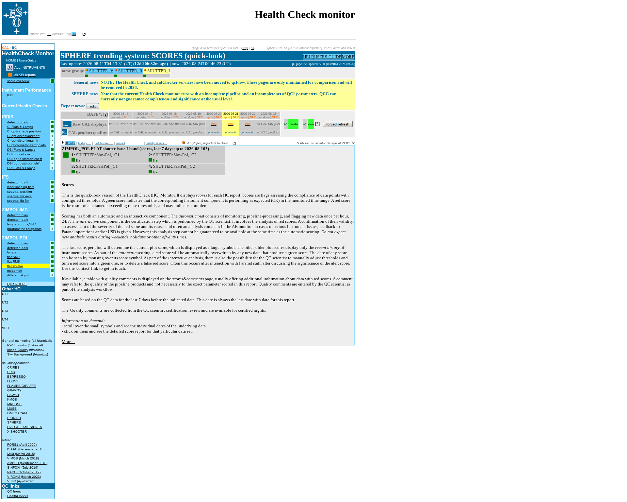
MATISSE (14, 404)
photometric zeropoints (24, 229)
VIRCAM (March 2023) (24, 476)
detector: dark (17, 122)
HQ (74, 34)
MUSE (12, 408)
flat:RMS (13, 261)
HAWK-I (13, 395)
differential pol (17, 275)
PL (49, 34)
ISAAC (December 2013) (25, 449)
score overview (18, 81)
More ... (68, 341)
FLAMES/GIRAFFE (21, 386)
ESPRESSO (16, 376)
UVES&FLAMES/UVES (24, 427)
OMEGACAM (17, 413)
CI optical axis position (24, 131)
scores (201, 195)
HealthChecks (17, 496)
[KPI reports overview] (10, 75)
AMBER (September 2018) (27, 463)
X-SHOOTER (17, 431)
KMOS (12, 399)
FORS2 (12, 381)
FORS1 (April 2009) (22, 444)
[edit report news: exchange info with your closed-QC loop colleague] (93, 105)
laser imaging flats (20, 187)
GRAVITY (14, 390)
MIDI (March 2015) (21, 454)
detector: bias (17, 215)
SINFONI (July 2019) (22, 467)
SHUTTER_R (130, 70)
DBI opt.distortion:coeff (24, 159)
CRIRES (13, 367)
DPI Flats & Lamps (21, 168)
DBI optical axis (18, 154)
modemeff (14, 270)
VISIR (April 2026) (20, 481)
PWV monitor (17, 345)
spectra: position (19, 191)
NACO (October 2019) (23, 472)
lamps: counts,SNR (21, 224)
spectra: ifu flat (18, 200)
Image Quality (17, 350)
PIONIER (14, 418)
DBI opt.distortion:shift (23, 163)
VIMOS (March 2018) (23, 458)
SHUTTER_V (101, 70)
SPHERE (14, 422)
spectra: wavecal (19, 196)
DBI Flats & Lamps (21, 149)
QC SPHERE (17, 284)
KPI (10, 95)
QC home (14, 491)
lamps (11, 252)
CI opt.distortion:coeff (23, 136)
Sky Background (19, 354)
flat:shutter (15, 266)
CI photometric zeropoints (26, 145)
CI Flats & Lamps (20, 127)
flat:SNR (13, 257)
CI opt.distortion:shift (22, 140)
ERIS (11, 372)
